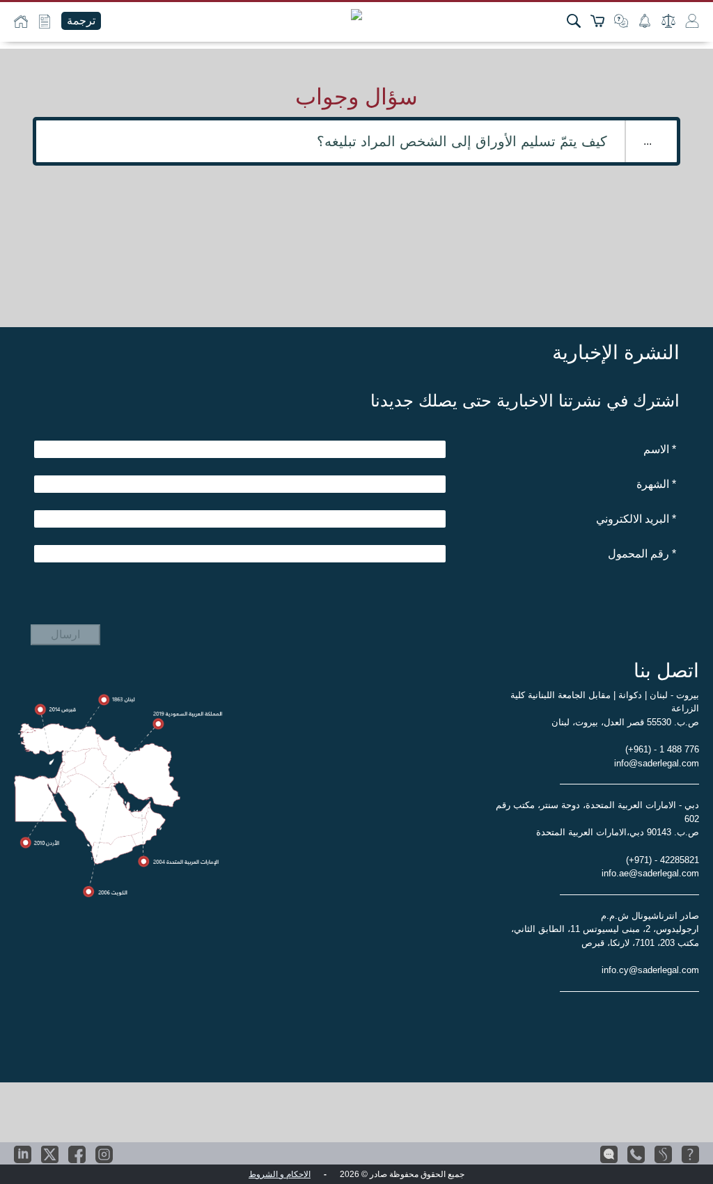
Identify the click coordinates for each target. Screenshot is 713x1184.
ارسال (65, 634)
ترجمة (81, 20)
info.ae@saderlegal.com (650, 873)
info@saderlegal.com (656, 763)
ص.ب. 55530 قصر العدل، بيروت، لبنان (625, 722)
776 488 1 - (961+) (662, 749)
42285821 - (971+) (662, 860)
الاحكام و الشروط (280, 1174)
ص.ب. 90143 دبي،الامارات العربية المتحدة (617, 832)
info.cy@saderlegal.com (650, 970)
